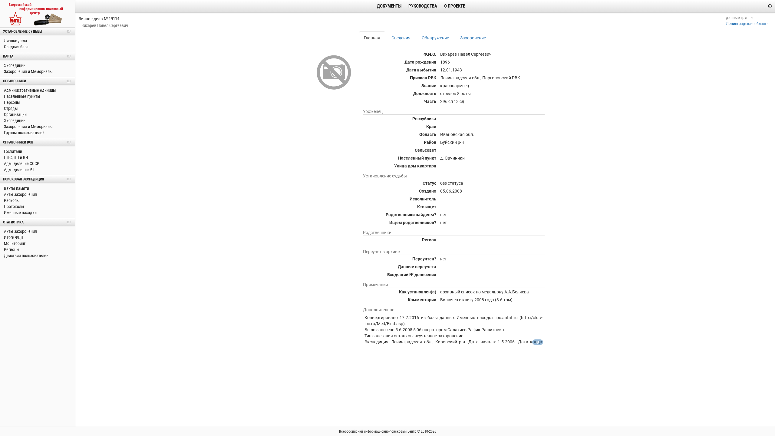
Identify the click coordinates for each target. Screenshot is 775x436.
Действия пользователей (25, 255)
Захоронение (473, 37)
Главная (372, 37)
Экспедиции (14, 65)
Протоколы (13, 206)
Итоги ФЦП (13, 237)
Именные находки (20, 212)
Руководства (422, 6)
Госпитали (12, 151)
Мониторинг (14, 243)
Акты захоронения (20, 194)
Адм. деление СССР (21, 163)
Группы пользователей (24, 132)
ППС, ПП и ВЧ (15, 157)
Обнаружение (435, 37)
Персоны (11, 102)
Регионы (11, 249)
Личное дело (15, 40)
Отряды (10, 108)
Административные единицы (29, 90)
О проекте (454, 6)
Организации (15, 114)
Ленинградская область (747, 23)
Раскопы (11, 200)
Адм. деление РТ (18, 169)
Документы (389, 6)
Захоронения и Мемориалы (28, 71)
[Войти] (770, 6)
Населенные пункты (21, 96)
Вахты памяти (16, 188)
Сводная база (15, 46)
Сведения (401, 37)
